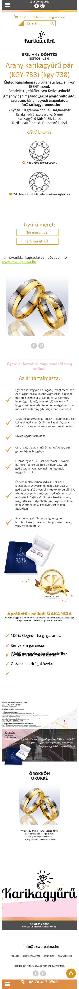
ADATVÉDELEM (65, 955)
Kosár (24, 17)
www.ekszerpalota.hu (19, 261)
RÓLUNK (15, 955)
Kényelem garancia (27, 645)
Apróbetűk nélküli (39, 613)
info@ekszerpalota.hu (41, 946)
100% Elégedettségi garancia (36, 635)
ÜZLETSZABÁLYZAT (31, 955)
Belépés (38, 17)
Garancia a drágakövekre (32, 663)
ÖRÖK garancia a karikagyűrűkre (39, 653)
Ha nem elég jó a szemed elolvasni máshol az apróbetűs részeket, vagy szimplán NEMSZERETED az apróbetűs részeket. (39, 619)
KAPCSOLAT (49, 955)
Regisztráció (57, 17)
